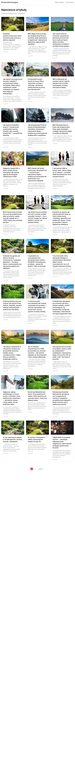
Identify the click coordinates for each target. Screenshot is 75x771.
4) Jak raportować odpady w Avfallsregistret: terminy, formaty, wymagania (12, 439)
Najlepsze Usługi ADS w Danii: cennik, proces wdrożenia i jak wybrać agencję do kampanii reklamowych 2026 (11, 172)
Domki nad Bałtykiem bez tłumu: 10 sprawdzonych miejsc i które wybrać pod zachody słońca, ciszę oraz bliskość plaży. (37, 396)
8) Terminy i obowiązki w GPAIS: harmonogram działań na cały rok (36, 439)
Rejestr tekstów (59, 2)
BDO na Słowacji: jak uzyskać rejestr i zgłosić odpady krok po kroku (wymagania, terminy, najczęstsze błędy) (61, 83)
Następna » (41, 468)
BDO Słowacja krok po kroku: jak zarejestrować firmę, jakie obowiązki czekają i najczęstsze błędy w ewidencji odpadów (62, 129)
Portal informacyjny (9, 2)
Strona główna (70, 2)
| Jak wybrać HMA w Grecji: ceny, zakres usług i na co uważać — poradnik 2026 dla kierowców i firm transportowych (62, 172)
